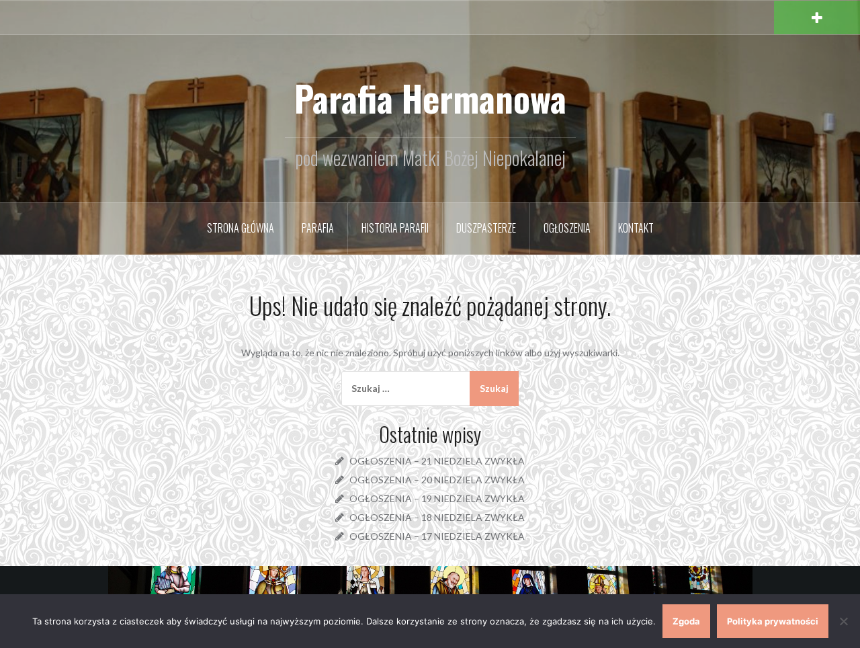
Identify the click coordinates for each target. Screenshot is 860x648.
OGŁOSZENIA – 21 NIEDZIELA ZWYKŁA (437, 461)
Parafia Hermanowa (430, 98)
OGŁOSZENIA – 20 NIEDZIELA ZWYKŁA (437, 479)
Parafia (318, 228)
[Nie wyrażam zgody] (843, 621)
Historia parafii (395, 228)
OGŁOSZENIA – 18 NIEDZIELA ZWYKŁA (437, 517)
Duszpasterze (486, 228)
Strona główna (240, 228)
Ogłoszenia (567, 228)
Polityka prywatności (772, 621)
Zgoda (686, 621)
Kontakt (636, 228)
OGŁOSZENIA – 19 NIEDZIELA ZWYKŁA (437, 498)
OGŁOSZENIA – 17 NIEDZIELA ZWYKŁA (437, 536)
